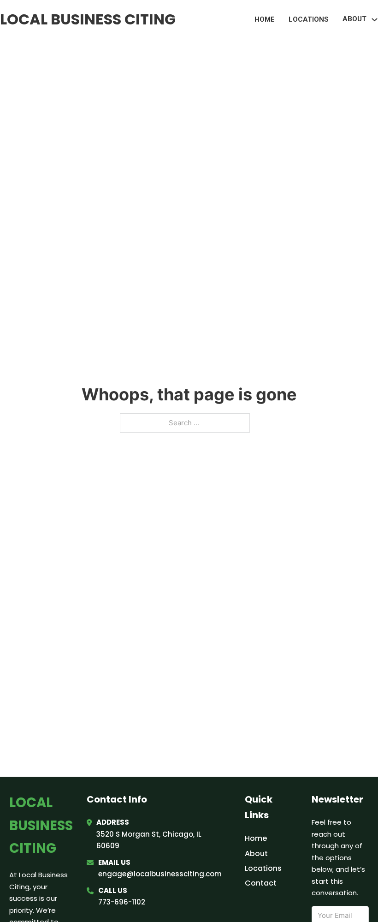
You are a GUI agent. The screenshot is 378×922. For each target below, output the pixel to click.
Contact (261, 883)
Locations (309, 19)
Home (264, 19)
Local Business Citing (88, 19)
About (256, 853)
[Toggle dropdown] (374, 19)
